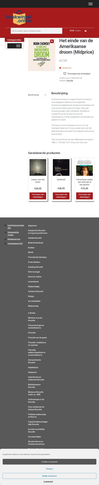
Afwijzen (49, 469)
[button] (52, 41)
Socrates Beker (34, 437)
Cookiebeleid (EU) (15, 243)
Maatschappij (33, 286)
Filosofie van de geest (37, 338)
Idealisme (32, 372)
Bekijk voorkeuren (49, 476)
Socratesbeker (34, 301)
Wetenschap (33, 306)
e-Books (31, 313)
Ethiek (30, 252)
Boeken (31, 248)
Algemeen (32, 226)
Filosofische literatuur (37, 257)
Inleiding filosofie (35, 267)
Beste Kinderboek (35, 243)
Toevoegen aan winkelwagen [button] (38, 196)
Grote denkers (34, 262)
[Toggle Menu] (90, 4)
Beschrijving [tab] (33, 95)
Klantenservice (14, 239)
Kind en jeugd (34, 272)
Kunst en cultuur (35, 277)
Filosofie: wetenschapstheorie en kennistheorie (36, 352)
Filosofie (70, 81)
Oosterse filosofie (35, 291)
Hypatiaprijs (33, 367)
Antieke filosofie (35, 238)
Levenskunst (33, 282)
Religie (31, 296)
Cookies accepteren (50, 461)
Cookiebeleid (48, 482)
